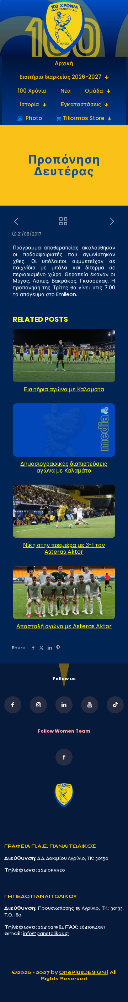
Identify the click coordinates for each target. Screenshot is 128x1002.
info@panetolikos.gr (46, 933)
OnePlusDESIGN (83, 972)
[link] (64, 28)
